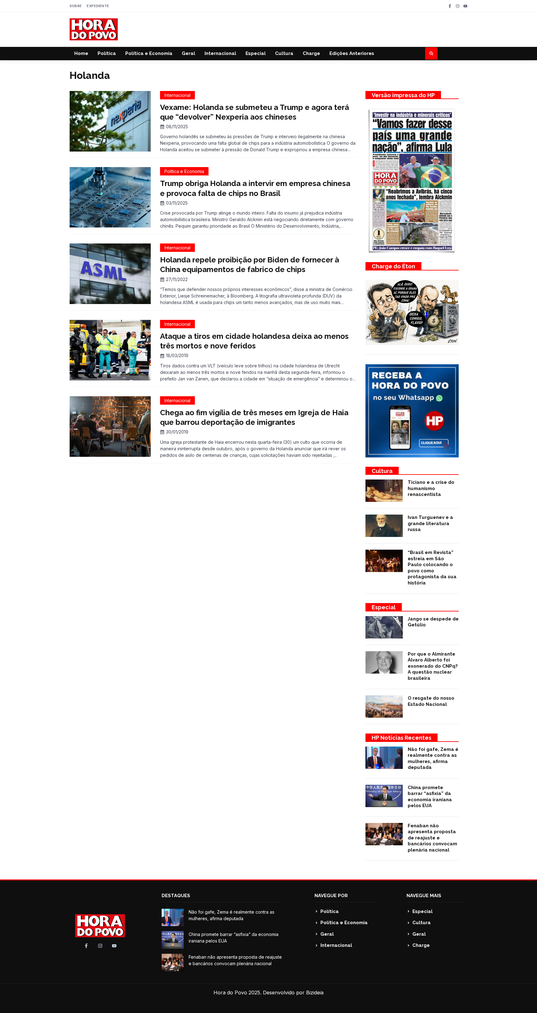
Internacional (220, 53)
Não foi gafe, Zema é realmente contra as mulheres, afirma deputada (433, 758)
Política (107, 53)
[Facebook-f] (450, 6)
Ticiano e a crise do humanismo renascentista (431, 488)
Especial (256, 53)
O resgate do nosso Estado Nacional (431, 701)
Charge (311, 53)
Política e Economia (148, 53)
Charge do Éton (393, 266)
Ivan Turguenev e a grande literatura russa (430, 523)
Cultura (284, 53)
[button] (431, 53)
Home (81, 53)
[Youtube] (465, 6)
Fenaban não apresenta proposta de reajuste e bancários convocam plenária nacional (432, 838)
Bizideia (315, 992)
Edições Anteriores (351, 53)
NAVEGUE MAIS (423, 895)
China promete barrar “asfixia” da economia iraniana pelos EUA (430, 797)
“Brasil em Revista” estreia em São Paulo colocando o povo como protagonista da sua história (432, 568)
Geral (188, 53)
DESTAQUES (176, 895)
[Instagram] (458, 6)
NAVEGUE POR (331, 895)
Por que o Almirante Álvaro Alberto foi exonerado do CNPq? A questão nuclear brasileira (433, 666)
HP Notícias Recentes (401, 737)
